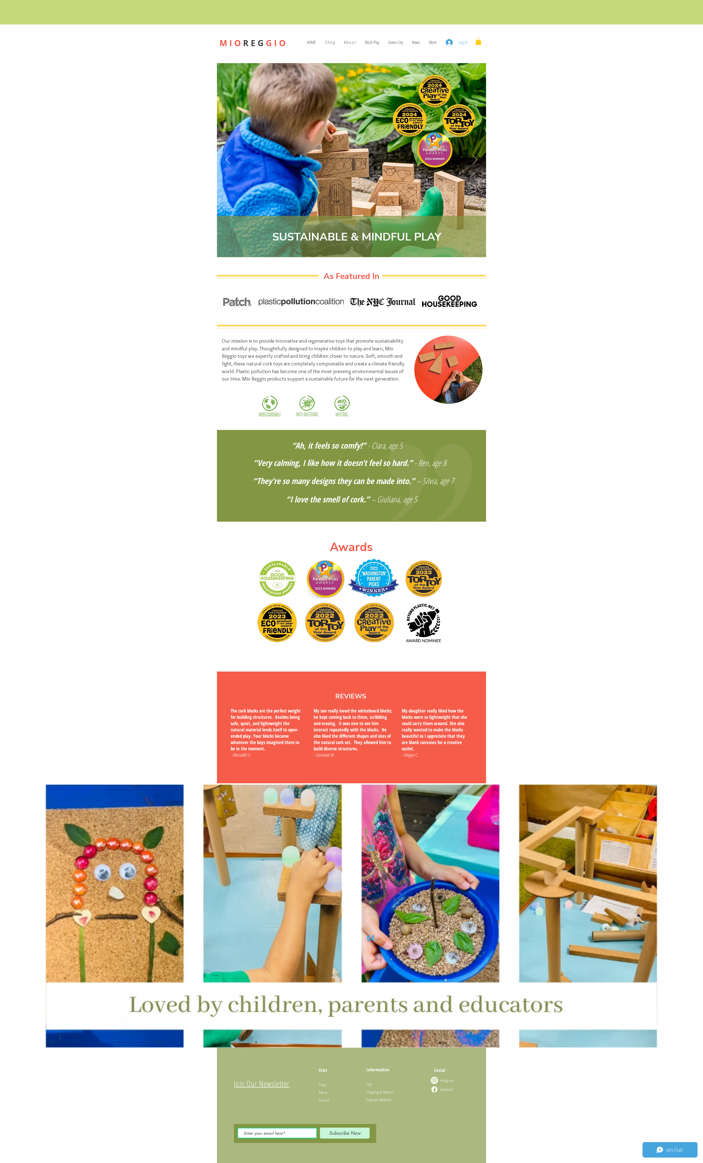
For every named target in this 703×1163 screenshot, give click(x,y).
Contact (324, 1100)
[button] (478, 41)
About (323, 1092)
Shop (322, 1084)
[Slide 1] (351, 248)
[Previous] (228, 160)
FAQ (369, 1084)
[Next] (475, 160)
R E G (252, 43)
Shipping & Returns (380, 1092)
